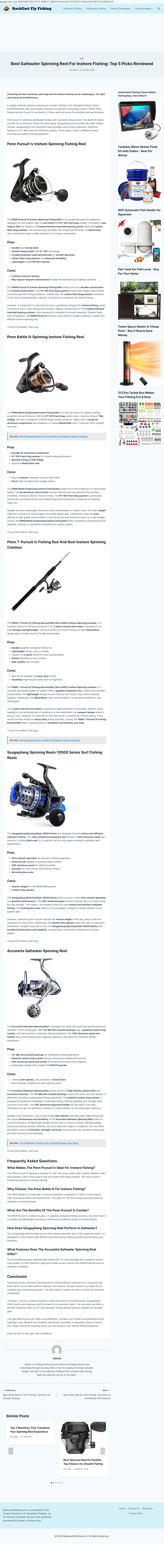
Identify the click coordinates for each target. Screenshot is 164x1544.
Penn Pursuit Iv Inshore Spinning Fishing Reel (46, 144)
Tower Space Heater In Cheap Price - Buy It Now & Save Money (138, 331)
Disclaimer (147, 1508)
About (122, 1508)
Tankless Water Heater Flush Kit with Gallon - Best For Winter (138, 151)
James (75, 70)
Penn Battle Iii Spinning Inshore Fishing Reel (45, 337)
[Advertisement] (82, 33)
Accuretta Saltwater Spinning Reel (37, 951)
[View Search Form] (158, 8)
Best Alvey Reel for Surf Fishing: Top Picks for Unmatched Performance (86, 1394)
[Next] (102, 1451)
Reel (82, 59)
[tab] (51, 1482)
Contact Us (134, 1508)
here (36, 327)
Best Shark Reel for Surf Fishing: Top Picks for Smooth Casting (26, 1394)
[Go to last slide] (10, 1451)
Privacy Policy (136, 1513)
